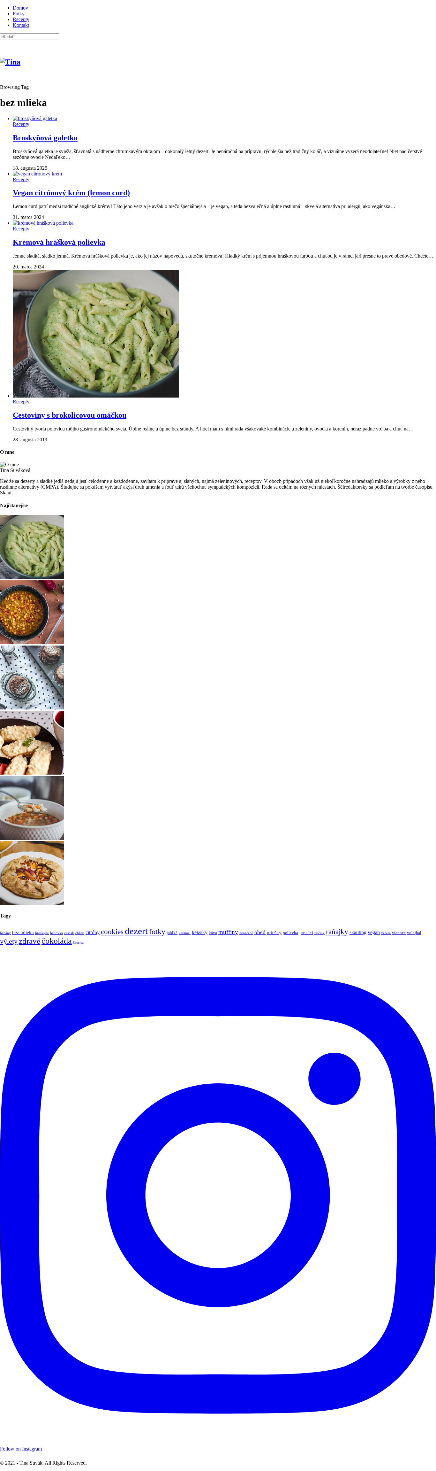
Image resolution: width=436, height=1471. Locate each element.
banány (5, 933)
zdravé (29, 940)
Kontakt (21, 25)
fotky (157, 931)
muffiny (228, 932)
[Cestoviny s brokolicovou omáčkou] (32, 577)
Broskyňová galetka (45, 138)
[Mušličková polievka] (32, 838)
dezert (136, 931)
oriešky (274, 932)
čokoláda (56, 941)
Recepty (21, 19)
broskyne (42, 933)
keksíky (199, 932)
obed (260, 932)
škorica (78, 942)
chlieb (79, 933)
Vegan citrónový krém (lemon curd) (71, 193)
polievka (290, 933)
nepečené (246, 933)
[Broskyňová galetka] (32, 903)
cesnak (69, 933)
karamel (185, 933)
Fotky (19, 13)
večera (386, 933)
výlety (9, 941)
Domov (20, 8)
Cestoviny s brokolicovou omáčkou (69, 415)
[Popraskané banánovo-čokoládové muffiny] (32, 707)
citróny (93, 932)
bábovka (56, 933)
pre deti (306, 932)
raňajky (337, 931)
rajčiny (319, 933)
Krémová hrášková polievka (59, 242)
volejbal (414, 933)
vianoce (399, 933)
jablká (172, 933)
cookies (112, 931)
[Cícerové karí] (32, 642)
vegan (374, 932)
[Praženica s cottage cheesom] (32, 773)
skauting (358, 932)
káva (213, 933)
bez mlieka (23, 932)
